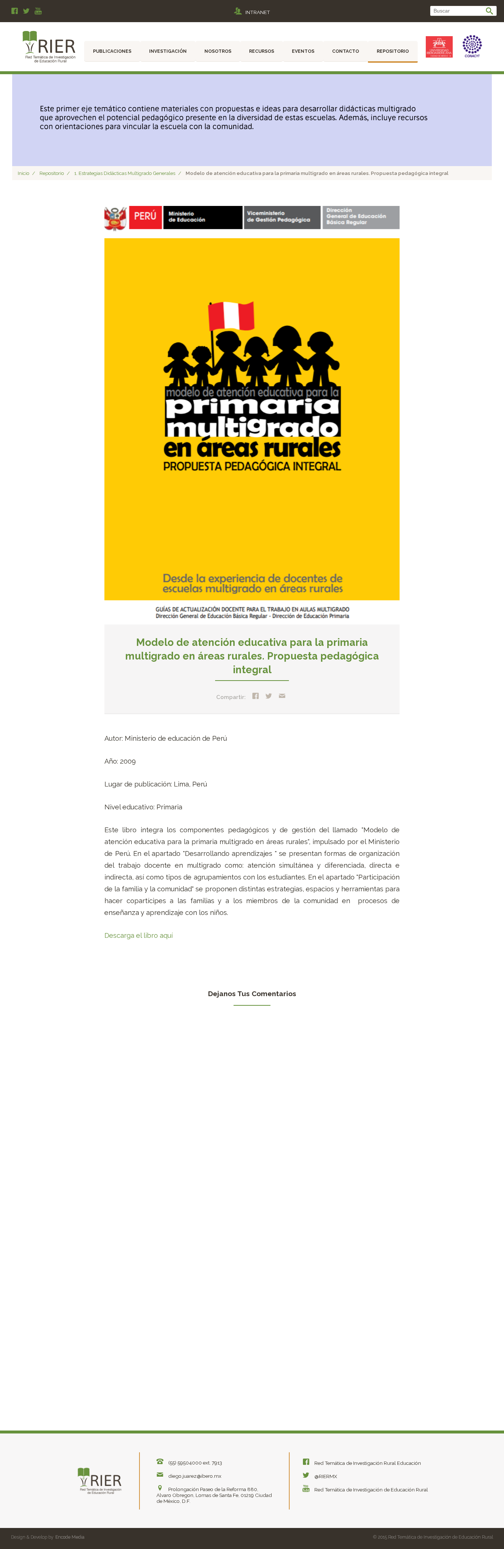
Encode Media (69, 1537)
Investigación (168, 51)
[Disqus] (252, 1115)
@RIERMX (325, 1476)
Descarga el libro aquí (138, 935)
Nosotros (217, 51)
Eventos (303, 51)
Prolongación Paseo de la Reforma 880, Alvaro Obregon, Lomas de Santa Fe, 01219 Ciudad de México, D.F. (214, 1495)
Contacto (345, 51)
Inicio (23, 173)
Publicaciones (112, 51)
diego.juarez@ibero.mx (194, 1476)
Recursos (261, 51)
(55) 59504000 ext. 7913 (194, 1463)
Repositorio (393, 51)
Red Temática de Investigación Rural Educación (367, 1463)
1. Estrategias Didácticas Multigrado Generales (124, 173)
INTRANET (257, 12)
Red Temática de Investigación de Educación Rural (370, 1490)
